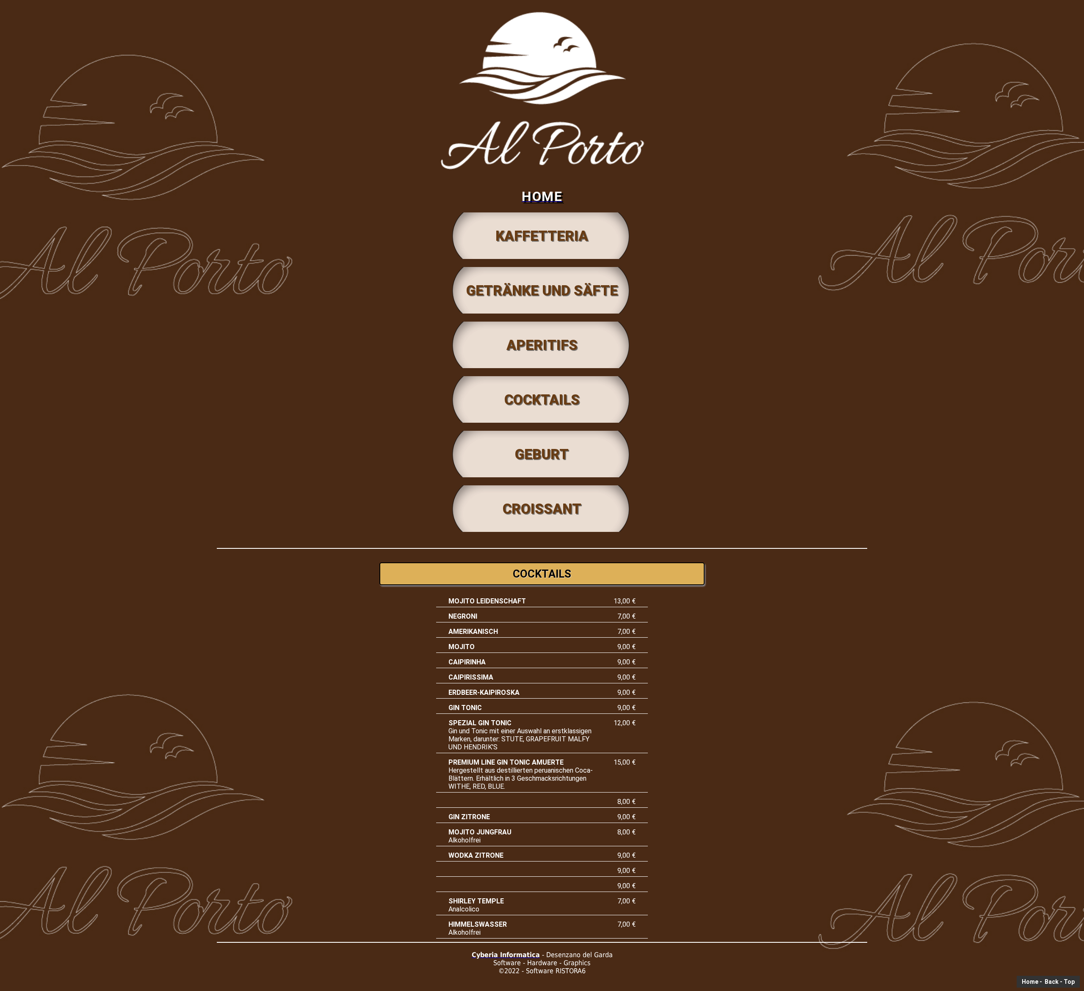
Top (1069, 981)
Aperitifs (542, 345)
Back (1051, 981)
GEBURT (542, 454)
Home (1030, 981)
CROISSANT (542, 509)
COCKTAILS (542, 399)
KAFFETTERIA (541, 236)
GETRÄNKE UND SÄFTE (542, 290)
